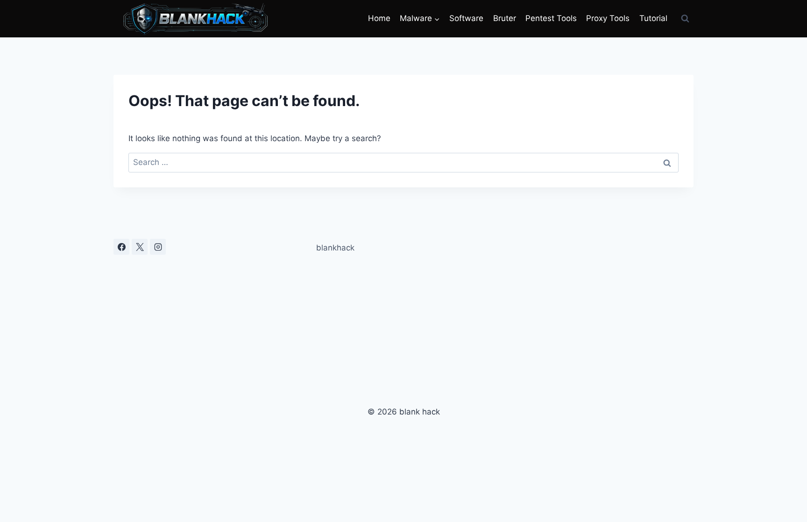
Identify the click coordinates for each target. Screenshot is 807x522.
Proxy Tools (608, 18)
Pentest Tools (551, 18)
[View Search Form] (685, 18)
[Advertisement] (602, 304)
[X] (140, 247)
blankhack (335, 247)
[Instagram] (158, 247)
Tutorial (653, 18)
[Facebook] (121, 247)
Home (379, 18)
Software (466, 18)
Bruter (504, 18)
